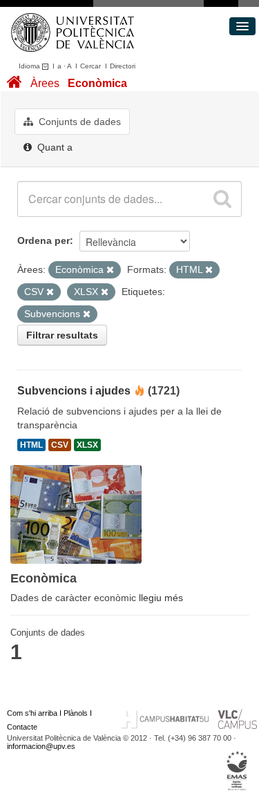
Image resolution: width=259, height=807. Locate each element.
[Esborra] (110, 270)
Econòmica (97, 83)
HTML (31, 445)
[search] (222, 199)
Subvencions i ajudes (74, 391)
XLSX (87, 445)
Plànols (76, 713)
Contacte (22, 727)
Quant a (54, 147)
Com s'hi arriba (32, 713)
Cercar (90, 66)
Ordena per (43, 240)
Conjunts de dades (78, 121)
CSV (59, 445)
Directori (122, 66)
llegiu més (161, 597)
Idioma (30, 66)
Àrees (44, 83)
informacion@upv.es (41, 746)
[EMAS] (237, 770)
